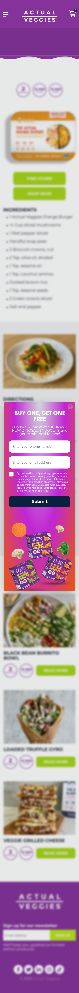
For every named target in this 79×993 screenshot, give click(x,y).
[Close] (70, 406)
